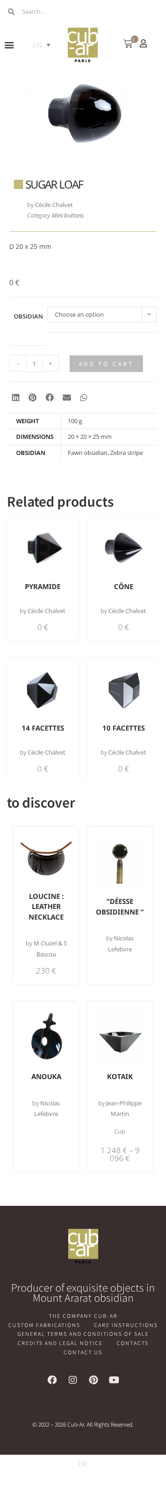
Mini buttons (68, 215)
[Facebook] (52, 1380)
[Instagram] (73, 1380)
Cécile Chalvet (54, 205)
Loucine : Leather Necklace (46, 906)
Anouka (46, 1076)
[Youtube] (114, 1380)
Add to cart (106, 363)
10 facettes (123, 727)
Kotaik (120, 1076)
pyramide (42, 586)
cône (123, 586)
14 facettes (43, 727)
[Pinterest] (93, 1380)
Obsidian (28, 316)
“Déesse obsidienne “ (120, 906)
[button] (9, 45)
